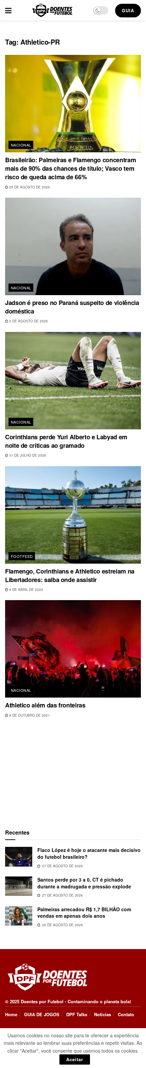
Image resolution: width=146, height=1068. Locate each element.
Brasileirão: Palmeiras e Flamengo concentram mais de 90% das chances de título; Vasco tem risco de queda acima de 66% (70, 168)
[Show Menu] (8, 10)
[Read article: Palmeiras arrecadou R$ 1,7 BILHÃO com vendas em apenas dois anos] (18, 916)
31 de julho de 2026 (27, 455)
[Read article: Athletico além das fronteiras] (73, 649)
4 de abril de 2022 (25, 589)
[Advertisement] (73, 771)
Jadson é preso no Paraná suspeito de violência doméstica (72, 307)
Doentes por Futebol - (43, 1001)
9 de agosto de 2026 (28, 321)
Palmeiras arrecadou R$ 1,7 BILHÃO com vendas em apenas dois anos (84, 912)
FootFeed (22, 556)
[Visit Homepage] (52, 10)
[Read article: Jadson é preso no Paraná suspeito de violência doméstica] (73, 246)
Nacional (21, 145)
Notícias (102, 1014)
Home (11, 1014)
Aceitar (74, 1059)
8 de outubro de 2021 (29, 715)
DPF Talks (76, 1014)
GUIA (128, 10)
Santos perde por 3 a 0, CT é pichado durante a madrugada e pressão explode (84, 883)
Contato (126, 1014)
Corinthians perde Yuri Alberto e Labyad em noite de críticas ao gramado (66, 441)
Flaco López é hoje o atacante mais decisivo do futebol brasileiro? (89, 853)
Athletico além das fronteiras (45, 705)
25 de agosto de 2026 (29, 187)
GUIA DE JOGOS (41, 1014)
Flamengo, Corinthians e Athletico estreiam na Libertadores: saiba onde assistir (69, 575)
